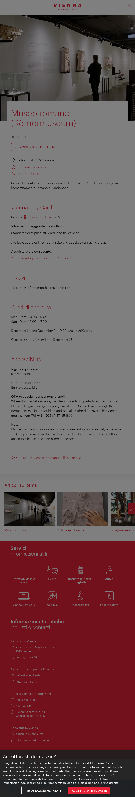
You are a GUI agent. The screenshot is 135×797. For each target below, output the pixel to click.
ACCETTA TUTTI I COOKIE (89, 790)
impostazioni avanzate (43, 790)
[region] (67, 773)
